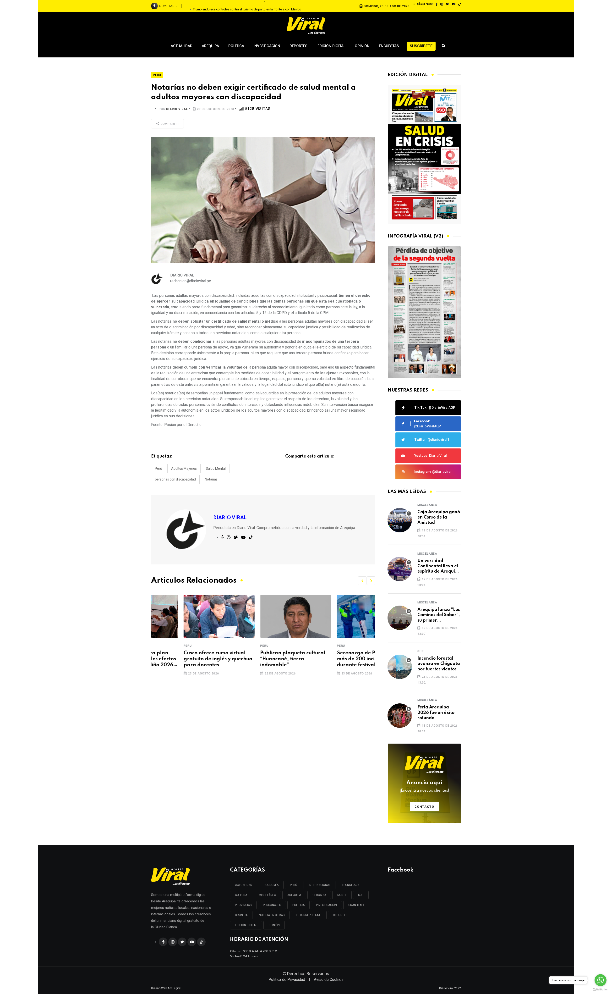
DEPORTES (340, 915)
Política (236, 46)
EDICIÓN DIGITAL (246, 925)
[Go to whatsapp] (601, 980)
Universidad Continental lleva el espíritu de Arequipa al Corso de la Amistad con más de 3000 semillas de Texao (438, 566)
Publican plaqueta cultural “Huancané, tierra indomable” (260, 659)
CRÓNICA (241, 915)
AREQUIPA (294, 895)
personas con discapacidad (175, 479)
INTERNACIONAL (319, 885)
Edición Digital (331, 46)
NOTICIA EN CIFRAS (271, 915)
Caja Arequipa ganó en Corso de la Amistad (438, 517)
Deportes (299, 46)
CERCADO (319, 895)
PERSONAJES (272, 905)
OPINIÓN (274, 925)
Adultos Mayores (184, 468)
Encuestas (389, 46)
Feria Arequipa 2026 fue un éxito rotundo (435, 712)
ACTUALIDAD (243, 885)
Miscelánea (427, 505)
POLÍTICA (298, 905)
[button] (362, 580)
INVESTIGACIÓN (326, 905)
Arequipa (210, 46)
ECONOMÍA (271, 885)
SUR (361, 895)
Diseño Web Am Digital (166, 988)
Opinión (362, 46)
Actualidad (181, 46)
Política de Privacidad (286, 979)
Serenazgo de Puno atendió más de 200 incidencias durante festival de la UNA (338, 659)
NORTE (342, 895)
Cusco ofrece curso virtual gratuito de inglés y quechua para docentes (185, 659)
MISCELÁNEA (267, 895)
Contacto (424, 806)
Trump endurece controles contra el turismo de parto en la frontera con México (247, 6)
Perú (158, 468)
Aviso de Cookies (329, 979)
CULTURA (241, 895)
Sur (420, 651)
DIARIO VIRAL (177, 109)
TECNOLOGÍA (350, 885)
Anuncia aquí (424, 786)
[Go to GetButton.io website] (600, 989)
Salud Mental (216, 468)
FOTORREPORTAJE (309, 915)
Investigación (266, 46)
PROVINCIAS (243, 905)
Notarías (211, 479)
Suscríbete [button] (421, 46)
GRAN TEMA (356, 905)
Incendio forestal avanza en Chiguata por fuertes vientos (438, 663)
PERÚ (293, 885)
